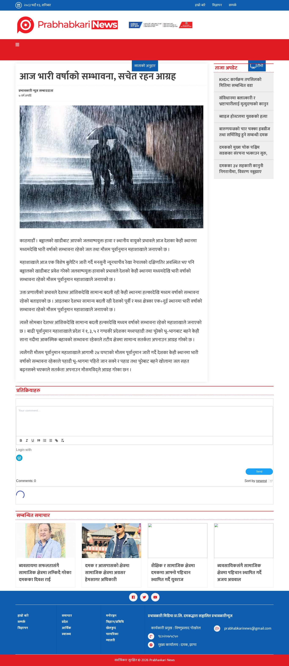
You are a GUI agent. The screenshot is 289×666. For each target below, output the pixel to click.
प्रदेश (65, 622)
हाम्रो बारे (200, 5)
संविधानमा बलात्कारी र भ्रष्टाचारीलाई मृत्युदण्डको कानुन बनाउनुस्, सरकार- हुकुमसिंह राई (244, 101)
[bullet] (51, 440)
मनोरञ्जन (111, 616)
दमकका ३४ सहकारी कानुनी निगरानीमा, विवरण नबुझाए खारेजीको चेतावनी (241, 169)
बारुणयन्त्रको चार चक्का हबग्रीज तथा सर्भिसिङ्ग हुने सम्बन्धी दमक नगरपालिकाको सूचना (244, 132)
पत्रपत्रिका (112, 634)
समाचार (67, 616)
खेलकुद (111, 628)
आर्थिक (66, 628)
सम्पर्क (233, 5)
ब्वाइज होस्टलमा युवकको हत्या (243, 116)
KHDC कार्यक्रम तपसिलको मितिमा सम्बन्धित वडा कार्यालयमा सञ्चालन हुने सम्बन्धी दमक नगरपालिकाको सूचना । (244, 83)
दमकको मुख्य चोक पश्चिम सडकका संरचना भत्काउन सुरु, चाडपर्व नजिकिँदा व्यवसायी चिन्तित (243, 150)
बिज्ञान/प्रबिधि (115, 622)
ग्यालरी (110, 640)
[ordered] (45, 440)
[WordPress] (19, 457)
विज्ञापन (217, 5)
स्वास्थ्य (66, 634)
